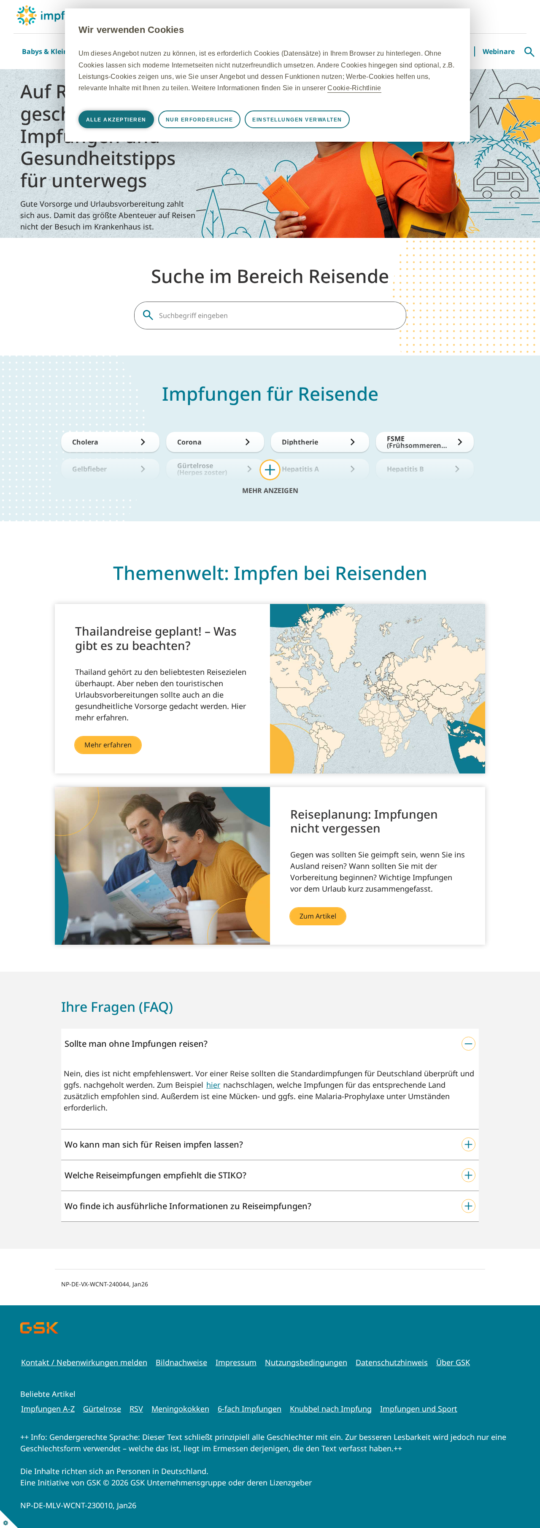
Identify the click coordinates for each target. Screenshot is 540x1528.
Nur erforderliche (199, 120)
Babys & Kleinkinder (56, 51)
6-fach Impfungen (249, 1409)
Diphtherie (300, 442)
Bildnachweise (181, 1362)
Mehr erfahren (108, 744)
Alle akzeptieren (116, 120)
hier (213, 1085)
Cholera (85, 442)
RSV (136, 1409)
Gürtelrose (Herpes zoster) (202, 469)
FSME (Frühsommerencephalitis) (417, 442)
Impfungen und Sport (418, 1409)
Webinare (499, 51)
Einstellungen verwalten (297, 120)
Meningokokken (180, 1409)
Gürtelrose (102, 1409)
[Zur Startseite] (55, 15)
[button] (270, 1044)
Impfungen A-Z (48, 1409)
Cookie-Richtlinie (354, 88)
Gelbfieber (89, 469)
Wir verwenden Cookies (131, 29)
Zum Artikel (318, 916)
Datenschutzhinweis (392, 1362)
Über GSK (453, 1362)
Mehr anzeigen (270, 490)
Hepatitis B (405, 469)
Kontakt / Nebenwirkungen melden (84, 1362)
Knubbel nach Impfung (331, 1409)
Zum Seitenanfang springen (507, 1495)
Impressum (236, 1362)
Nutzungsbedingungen (306, 1362)
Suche (529, 52)
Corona (189, 442)
